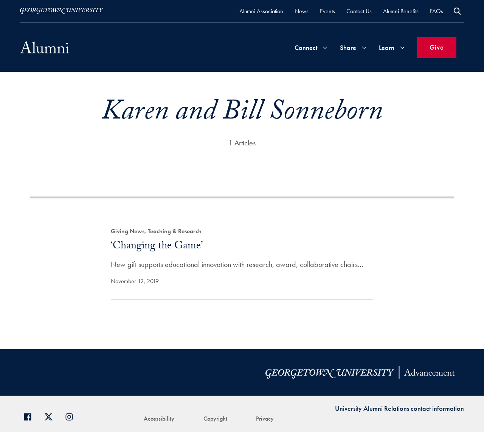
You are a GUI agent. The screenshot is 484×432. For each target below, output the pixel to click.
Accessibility (159, 419)
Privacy (265, 419)
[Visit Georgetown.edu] (61, 11)
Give (437, 47)
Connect (306, 47)
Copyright (215, 419)
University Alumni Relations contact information (399, 408)
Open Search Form (457, 11)
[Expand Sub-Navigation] (324, 47)
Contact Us (359, 11)
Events (327, 11)
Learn (386, 47)
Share (348, 47)
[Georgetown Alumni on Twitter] (51, 416)
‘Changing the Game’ (157, 247)
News (302, 11)
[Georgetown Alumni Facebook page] (30, 416)
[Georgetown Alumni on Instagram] (72, 416)
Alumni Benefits (401, 11)
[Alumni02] (44, 47)
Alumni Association (261, 11)
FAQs (436, 11)
